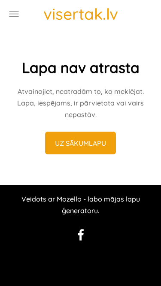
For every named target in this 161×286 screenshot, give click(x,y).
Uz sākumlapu (80, 143)
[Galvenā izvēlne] (14, 14)
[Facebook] (80, 234)
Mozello (69, 199)
